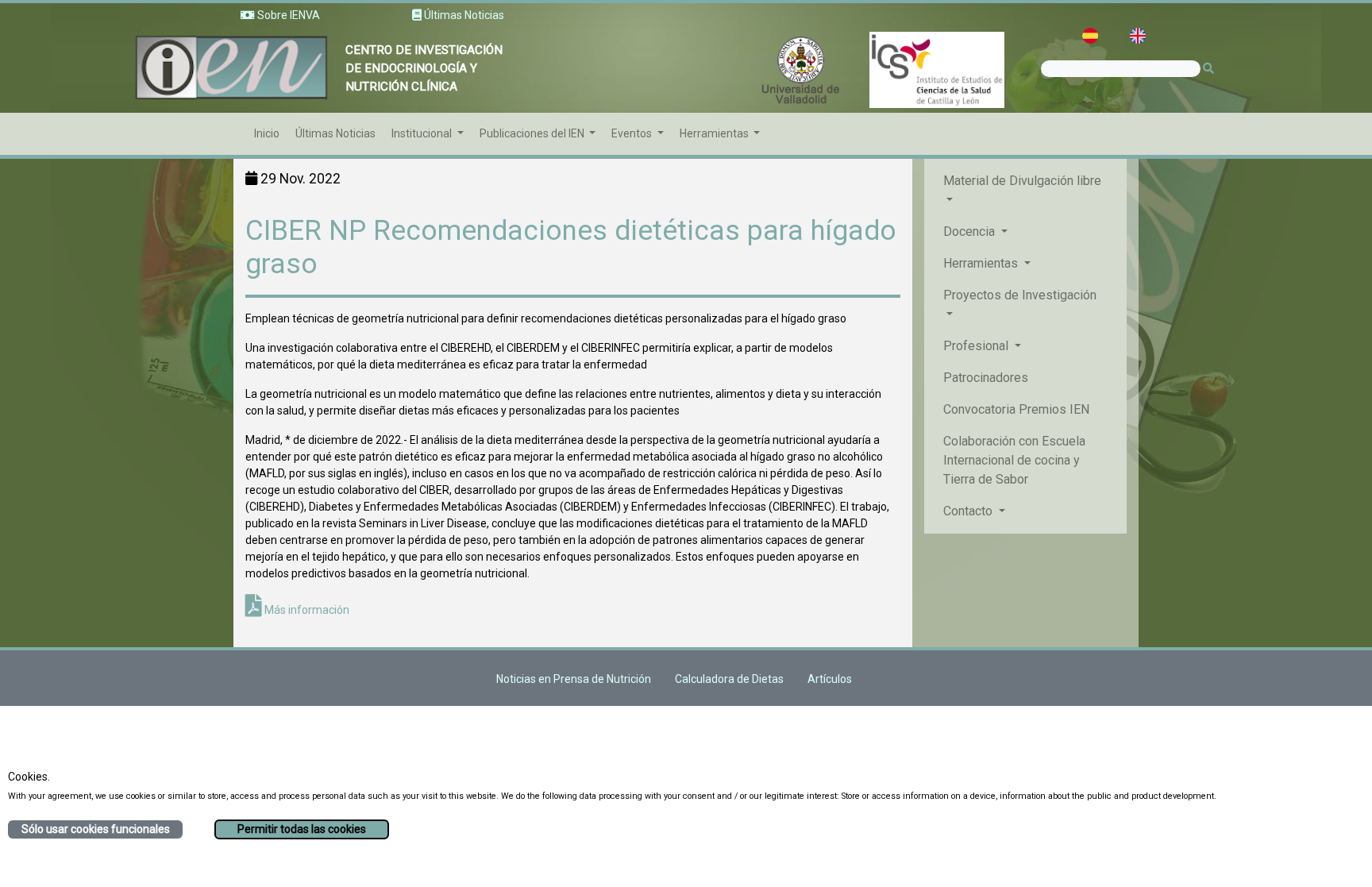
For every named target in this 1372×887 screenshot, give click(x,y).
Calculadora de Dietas (729, 679)
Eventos (632, 133)
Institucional (422, 133)
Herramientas (715, 133)
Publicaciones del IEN (533, 133)
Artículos (829, 679)
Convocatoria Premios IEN (1016, 409)
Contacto (969, 511)
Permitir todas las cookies (301, 829)
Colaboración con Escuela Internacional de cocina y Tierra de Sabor (1014, 460)
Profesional (977, 345)
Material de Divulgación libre (1022, 180)
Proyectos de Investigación (1019, 295)
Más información (305, 610)
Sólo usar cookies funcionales (95, 829)
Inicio (266, 133)
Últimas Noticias (335, 133)
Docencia (970, 231)
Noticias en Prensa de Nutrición (573, 679)
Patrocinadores (985, 377)
